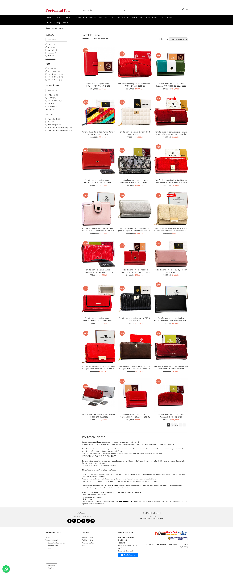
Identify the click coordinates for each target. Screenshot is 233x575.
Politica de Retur (88, 540)
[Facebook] (69, 521)
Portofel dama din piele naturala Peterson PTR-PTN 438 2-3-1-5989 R (98, 181)
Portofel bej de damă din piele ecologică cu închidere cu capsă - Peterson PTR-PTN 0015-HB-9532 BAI (171, 229)
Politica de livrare (52, 546)
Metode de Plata (88, 537)
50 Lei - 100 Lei (53, 71)
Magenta (51, 53)
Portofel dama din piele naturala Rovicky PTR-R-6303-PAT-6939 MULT (98, 133)
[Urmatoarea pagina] (184, 424)
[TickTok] (88, 521)
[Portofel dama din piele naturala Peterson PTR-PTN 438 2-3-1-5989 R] (98, 160)
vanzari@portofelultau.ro (153, 518)
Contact (48, 548)
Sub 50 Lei (51, 68)
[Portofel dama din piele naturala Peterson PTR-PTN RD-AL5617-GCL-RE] (135, 395)
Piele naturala (53, 119)
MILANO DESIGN (54, 101)
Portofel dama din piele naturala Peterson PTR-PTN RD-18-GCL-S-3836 (135, 271)
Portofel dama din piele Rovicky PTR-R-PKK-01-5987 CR (134, 133)
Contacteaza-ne (130, 555)
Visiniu (50, 44)
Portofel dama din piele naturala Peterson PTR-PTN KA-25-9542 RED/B (98, 319)
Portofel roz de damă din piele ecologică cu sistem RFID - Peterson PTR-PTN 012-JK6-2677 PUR (98, 229)
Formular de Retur (88, 543)
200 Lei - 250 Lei (53, 80)
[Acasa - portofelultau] (58, 10)
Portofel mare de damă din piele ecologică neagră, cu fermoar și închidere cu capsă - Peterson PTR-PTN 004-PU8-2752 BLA (171, 319)
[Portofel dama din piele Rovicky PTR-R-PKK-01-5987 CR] (135, 112)
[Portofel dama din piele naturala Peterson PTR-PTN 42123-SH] (171, 395)
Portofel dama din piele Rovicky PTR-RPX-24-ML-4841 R (171, 271)
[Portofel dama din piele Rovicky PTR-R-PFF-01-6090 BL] (135, 298)
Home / (49, 28)
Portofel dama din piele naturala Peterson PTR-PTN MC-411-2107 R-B (98, 271)
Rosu (49, 56)
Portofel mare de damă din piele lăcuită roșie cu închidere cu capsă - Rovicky (171, 133)
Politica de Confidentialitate (55, 543)
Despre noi (49, 537)
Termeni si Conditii (52, 540)
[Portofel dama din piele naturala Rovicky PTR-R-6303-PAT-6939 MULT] (98, 112)
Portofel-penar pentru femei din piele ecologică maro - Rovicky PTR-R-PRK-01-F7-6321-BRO (135, 367)
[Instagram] (92, 521)
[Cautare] (124, 10)
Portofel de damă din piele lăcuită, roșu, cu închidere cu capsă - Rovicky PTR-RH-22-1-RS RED (171, 181)
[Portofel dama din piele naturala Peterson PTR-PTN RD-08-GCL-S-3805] (171, 64)
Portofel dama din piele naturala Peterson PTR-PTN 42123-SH (171, 415)
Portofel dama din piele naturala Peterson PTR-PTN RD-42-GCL (98, 84)
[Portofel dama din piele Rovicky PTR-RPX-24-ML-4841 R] (171, 253)
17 (180, 425)
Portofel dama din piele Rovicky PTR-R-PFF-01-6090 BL (134, 319)
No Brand (51, 106)
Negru (50, 47)
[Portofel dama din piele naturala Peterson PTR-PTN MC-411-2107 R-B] (98, 253)
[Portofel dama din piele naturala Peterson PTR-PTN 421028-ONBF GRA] (135, 160)
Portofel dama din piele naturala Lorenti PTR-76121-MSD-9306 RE (134, 84)
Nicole (50, 103)
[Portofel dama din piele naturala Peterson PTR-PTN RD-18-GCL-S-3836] (135, 253)
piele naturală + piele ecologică (59, 127)
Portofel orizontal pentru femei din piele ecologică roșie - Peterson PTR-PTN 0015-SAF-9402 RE (98, 367)
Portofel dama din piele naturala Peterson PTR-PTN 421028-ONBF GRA (135, 181)
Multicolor (51, 50)
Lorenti (50, 98)
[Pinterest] (74, 521)
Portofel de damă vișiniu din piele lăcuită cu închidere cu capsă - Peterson (171, 367)
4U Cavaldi (51, 95)
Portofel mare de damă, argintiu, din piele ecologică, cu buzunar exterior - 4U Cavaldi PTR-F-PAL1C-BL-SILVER (134, 229)
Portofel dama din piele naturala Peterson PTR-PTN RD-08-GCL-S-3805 (171, 84)
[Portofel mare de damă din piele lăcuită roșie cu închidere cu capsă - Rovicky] (171, 112)
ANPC (84, 546)
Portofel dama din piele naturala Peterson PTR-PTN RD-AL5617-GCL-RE (135, 415)
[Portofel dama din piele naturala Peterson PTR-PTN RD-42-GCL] (98, 64)
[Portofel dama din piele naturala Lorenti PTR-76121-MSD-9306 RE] (135, 64)
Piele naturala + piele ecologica (59, 130)
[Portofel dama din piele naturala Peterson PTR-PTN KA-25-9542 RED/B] (98, 298)
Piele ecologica (53, 125)
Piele (49, 122)
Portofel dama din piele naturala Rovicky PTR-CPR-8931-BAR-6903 (98, 415)
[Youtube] (79, 521)
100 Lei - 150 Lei (53, 74)
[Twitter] (83, 521)
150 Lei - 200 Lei (53, 77)
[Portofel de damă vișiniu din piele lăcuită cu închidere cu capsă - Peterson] (171, 347)
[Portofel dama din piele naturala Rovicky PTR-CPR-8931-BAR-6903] (98, 395)
